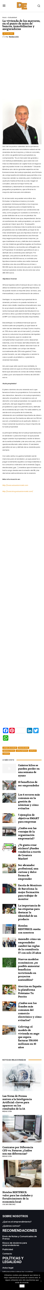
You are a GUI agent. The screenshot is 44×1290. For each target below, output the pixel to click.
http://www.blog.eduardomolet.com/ (17, 491)
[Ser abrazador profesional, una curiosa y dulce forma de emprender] (9, 868)
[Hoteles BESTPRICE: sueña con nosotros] (9, 929)
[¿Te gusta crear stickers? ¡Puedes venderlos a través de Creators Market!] (9, 848)
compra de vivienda (9, 748)
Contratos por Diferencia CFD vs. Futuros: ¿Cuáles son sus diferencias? (17, 1150)
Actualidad (12, 17)
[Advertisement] (23, 74)
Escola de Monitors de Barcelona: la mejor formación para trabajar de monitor (30, 892)
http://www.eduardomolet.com (15, 485)
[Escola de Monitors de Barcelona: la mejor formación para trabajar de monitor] (9, 888)
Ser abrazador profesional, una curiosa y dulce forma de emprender (28, 872)
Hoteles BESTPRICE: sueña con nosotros (29, 929)
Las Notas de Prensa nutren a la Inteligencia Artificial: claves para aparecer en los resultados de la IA (17, 1102)
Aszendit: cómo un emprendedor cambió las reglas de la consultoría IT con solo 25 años (29, 946)
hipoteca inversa (8, 751)
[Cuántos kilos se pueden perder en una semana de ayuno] (9, 768)
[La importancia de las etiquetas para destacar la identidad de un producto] (9, 908)
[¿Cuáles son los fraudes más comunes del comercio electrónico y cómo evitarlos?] (9, 1006)
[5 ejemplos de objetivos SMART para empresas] (9, 818)
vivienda (6, 753)
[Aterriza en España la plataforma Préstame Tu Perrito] (9, 989)
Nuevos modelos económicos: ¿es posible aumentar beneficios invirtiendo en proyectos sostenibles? (29, 969)
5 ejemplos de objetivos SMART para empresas (28, 818)
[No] (41, 1281)
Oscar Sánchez (9, 1204)
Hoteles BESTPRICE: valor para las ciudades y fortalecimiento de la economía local (17, 1197)
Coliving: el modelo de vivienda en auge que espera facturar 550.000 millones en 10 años (28, 1037)
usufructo (33, 751)
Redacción (14, 37)
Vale (22, 1286)
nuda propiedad (21, 751)
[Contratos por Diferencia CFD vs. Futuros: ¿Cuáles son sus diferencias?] (22, 1128)
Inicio (4, 17)
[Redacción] (4, 37)
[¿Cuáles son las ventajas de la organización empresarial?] (9, 831)
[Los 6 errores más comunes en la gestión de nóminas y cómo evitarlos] (9, 798)
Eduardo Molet (23, 748)
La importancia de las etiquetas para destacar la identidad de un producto (29, 912)
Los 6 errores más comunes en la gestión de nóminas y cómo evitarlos (29, 801)
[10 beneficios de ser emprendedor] (9, 785)
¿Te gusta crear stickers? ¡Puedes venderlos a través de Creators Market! (29, 851)
